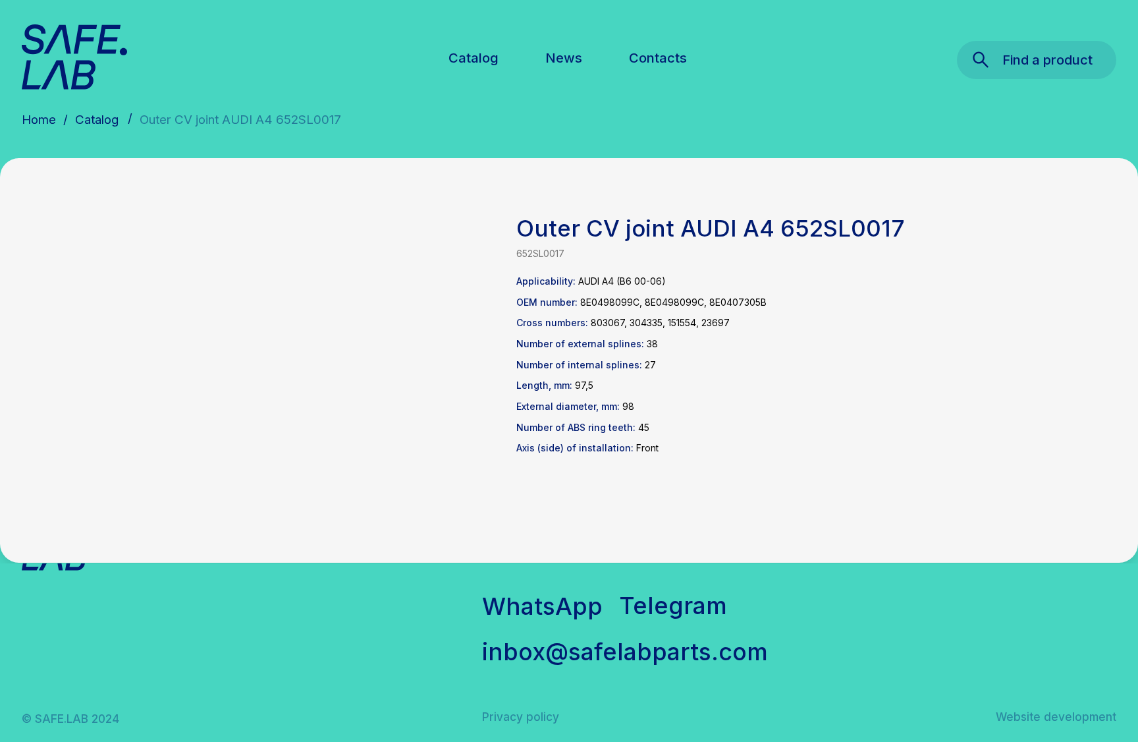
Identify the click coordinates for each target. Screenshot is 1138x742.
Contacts (658, 57)
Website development (1056, 717)
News (563, 57)
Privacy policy (520, 717)
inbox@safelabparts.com (625, 651)
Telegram (673, 605)
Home (39, 119)
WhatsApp (542, 606)
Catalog (473, 57)
